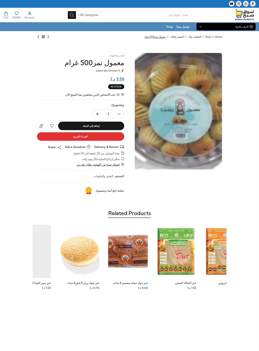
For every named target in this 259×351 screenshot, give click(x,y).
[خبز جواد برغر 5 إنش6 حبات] (105, 251)
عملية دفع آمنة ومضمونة (110, 190)
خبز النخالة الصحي (211, 283)
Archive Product (43, 36)
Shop (208, 36)
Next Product (38, 36)
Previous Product (48, 36)
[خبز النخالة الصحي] (202, 251)
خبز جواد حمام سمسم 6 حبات (156, 283)
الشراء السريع (80, 136)
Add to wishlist (52, 126)
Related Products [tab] (129, 213)
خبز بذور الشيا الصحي (64, 283)
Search (72, 15)
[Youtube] (232, 4)
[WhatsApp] (246, 4)
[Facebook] (253, 4)
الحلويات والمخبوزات (194, 36)
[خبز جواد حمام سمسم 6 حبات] (154, 251)
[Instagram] (239, 4)
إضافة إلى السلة (91, 125)
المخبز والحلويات (176, 36)
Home (218, 36)
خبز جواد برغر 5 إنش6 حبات (109, 283)
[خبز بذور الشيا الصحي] (57, 251)
